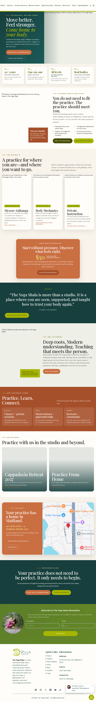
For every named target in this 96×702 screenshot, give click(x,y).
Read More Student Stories (17, 315)
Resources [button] (66, 5)
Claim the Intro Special (48, 272)
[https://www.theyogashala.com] (21, 652)
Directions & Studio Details (18, 541)
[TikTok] (60, 689)
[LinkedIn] (50, 689)
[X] (45, 689)
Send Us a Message (66, 679)
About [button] (3, 5)
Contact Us (12, 547)
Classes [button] (10, 5)
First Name (30, 621)
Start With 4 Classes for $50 (18, 52)
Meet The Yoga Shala (62, 141)
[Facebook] (35, 689)
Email (64, 621)
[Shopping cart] (93, 5)
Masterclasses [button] (34, 5)
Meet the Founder (51, 371)
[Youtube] (55, 689)
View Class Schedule (15, 58)
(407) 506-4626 (65, 671)
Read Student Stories (84, 141)
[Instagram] (40, 689)
